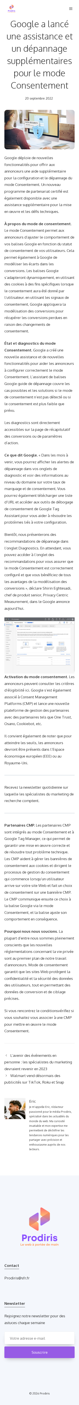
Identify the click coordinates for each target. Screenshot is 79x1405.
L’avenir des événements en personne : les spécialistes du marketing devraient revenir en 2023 (38, 1062)
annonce (63, 601)
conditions (49, 1010)
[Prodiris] (11, 8)
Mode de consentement (48, 965)
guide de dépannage (35, 383)
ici (27, 690)
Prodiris (45, 1393)
